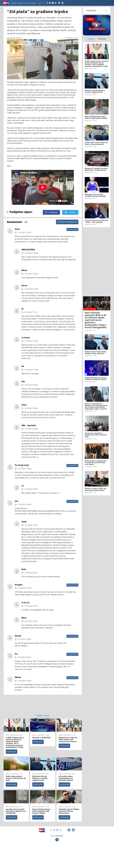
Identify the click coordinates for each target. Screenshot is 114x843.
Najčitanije (102, 39)
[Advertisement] (26, 705)
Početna (14, 3)
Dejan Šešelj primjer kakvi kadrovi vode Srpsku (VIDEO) (41, 811)
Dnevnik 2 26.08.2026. (41, 737)
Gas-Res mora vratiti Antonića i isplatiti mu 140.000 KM (16, 811)
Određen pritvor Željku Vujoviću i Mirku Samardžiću (69, 811)
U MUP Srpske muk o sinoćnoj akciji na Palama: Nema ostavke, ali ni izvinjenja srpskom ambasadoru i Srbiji (15, 742)
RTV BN (27, 3)
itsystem (59, 836)
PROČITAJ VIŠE (11, 752)
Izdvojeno (91, 39)
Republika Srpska (42, 715)
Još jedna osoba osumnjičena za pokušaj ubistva (66, 778)
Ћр (44, 3)
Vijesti (20, 3)
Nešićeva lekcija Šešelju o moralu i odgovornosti (40, 778)
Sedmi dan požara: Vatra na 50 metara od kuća (16, 778)
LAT (40, 3)
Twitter (72, 212)
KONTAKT (33, 3)
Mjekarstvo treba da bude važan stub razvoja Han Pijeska (68, 739)
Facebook (53, 212)
